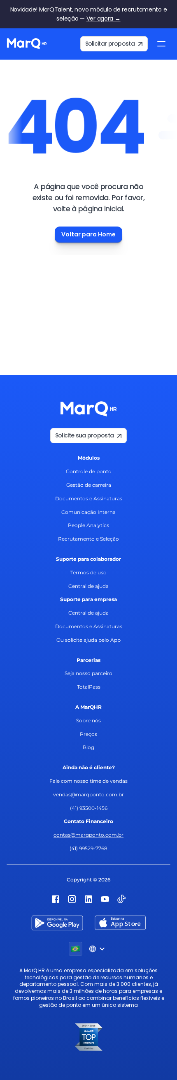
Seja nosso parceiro (88, 673)
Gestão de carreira (88, 485)
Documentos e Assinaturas (88, 498)
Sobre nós (88, 720)
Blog (88, 747)
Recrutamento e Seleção (88, 539)
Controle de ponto (89, 471)
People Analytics (88, 525)
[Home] (27, 44)
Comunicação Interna (88, 512)
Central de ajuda (88, 586)
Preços (88, 734)
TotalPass (88, 687)
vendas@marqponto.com (85, 794)
